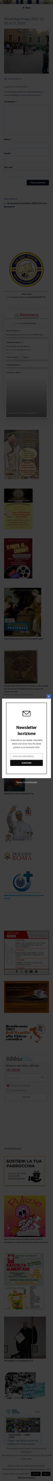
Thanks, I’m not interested (26, 782)
